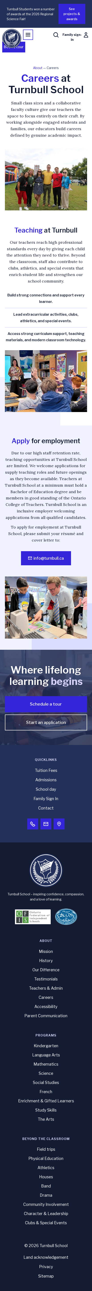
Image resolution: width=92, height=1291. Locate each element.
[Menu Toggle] (28, 35)
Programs (46, 1035)
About (37, 68)
